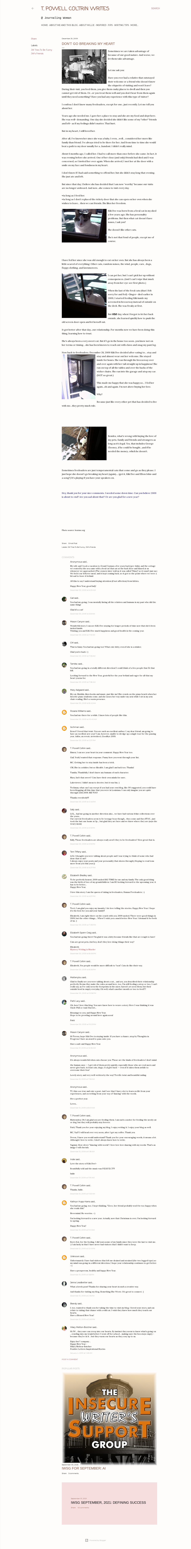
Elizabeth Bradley (78, 875)
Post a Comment (70, 1359)
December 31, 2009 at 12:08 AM (83, 1048)
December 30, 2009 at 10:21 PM (83, 1024)
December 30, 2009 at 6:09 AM (83, 590)
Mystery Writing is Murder (83, 949)
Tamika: (74, 664)
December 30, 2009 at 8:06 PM (83, 953)
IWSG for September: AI (84, 1468)
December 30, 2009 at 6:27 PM (83, 867)
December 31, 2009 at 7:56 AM (82, 1079)
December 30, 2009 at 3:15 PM (82, 828)
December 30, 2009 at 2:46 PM (83, 802)
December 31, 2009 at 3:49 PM (82, 1319)
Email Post (73, 543)
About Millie (86, 25)
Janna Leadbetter (79, 1282)
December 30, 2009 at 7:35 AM (82, 656)
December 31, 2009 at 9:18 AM (82, 1151)
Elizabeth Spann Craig (80, 932)
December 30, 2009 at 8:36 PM (83, 969)
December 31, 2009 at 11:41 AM (82, 1230)
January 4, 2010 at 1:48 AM (81, 1353)
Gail (72, 598)
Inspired (101, 25)
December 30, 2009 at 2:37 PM (83, 740)
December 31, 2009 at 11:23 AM (82, 1194)
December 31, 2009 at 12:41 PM (82, 1248)
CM (72, 642)
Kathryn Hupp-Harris (80, 1201)
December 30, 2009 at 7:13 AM (82, 635)
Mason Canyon (77, 621)
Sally (72, 809)
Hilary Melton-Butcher (81, 1327)
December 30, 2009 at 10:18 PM (83, 993)
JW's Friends (37, 53)
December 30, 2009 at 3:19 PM (82, 844)
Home (44, 25)
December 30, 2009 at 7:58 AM (83, 682)
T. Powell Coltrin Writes (75, 9)
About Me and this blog (63, 25)
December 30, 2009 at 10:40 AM (83, 719)
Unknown (75, 1256)
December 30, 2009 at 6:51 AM (82, 614)
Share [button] (34, 38)
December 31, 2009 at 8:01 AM (82, 1108)
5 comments (74, 1473)
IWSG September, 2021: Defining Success (108, 1502)
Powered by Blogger (97, 1540)
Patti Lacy (75, 1001)
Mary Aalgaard (77, 690)
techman (74, 727)
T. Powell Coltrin (78, 748)
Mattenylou (76, 977)
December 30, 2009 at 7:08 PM (83, 925)
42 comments (83, 1508)
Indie (72, 1159)
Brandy (73, 1303)
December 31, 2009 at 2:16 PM (82, 1296)
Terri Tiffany (75, 852)
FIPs (110, 25)
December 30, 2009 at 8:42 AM (83, 703)
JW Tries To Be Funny (41, 50)
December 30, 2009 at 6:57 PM (82, 896)
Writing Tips (121, 25)
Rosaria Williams (78, 711)
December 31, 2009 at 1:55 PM (82, 1275)
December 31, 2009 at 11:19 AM (82, 1178)
